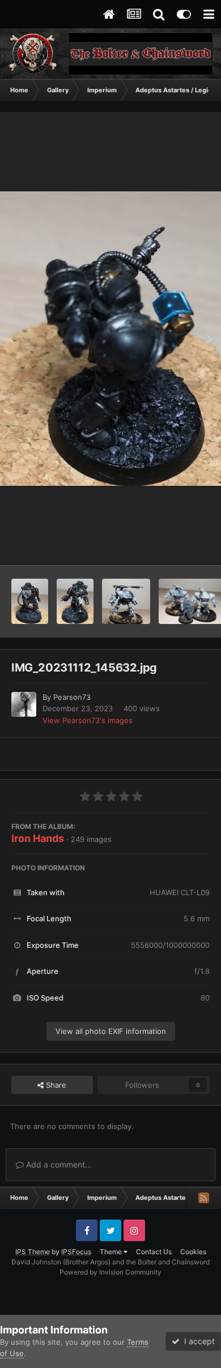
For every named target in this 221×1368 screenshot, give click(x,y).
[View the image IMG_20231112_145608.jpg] (29, 601)
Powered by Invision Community (111, 1272)
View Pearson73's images (87, 720)
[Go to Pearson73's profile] (23, 704)
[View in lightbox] (110, 338)
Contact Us (154, 1251)
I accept (197, 1341)
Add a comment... (58, 1164)
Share (55, 1084)
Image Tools (174, 544)
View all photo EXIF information (111, 1031)
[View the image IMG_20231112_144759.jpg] (126, 601)
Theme (112, 1251)
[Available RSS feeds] (203, 1197)
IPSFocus (76, 1251)
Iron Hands (37, 838)
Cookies (193, 1251)
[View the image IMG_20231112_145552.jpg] (75, 601)
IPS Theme (32, 1251)
